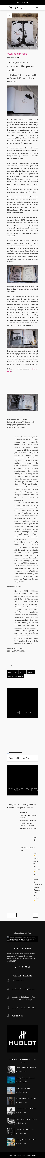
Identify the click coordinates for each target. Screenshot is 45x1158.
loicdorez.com (31, 1155)
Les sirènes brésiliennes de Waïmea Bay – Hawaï (30, 1109)
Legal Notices (13, 1155)
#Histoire (31, 672)
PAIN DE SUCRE (17, 1016)
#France (22, 672)
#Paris (10, 676)
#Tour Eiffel (19, 676)
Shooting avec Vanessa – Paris (24, 1129)
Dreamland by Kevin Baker (19, 758)
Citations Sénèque (18, 981)
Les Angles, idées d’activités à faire (23, 1008)
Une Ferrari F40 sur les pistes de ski (23, 989)
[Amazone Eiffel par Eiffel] (22, 402)
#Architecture (12, 672)
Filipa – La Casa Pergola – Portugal (26, 1119)
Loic (35, 837)
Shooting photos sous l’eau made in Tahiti (28, 1078)
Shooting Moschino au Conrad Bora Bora (28, 1140)
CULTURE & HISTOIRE (17, 54)
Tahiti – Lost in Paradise (23, 1088)
